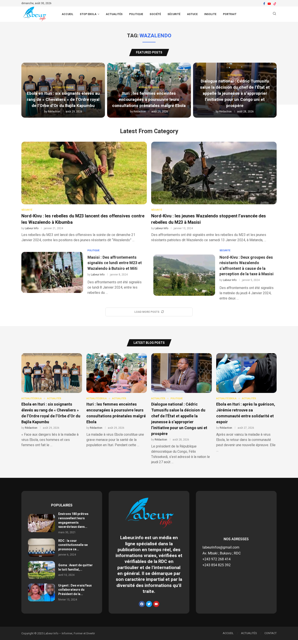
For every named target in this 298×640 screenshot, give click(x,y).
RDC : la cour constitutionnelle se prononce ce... (73, 545)
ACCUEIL (67, 14)
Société (155, 14)
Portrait (229, 14)
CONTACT (270, 633)
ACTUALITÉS (249, 633)
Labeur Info (31, 228)
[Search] (274, 14)
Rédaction (54, 112)
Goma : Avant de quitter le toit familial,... (75, 567)
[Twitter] (149, 604)
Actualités (114, 14)
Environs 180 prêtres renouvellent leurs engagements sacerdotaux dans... (73, 520)
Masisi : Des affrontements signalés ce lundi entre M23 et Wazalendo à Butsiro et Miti (114, 263)
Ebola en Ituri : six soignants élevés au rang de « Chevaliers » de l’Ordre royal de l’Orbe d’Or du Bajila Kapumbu (63, 99)
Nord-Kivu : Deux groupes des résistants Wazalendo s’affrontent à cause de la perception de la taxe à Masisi (246, 266)
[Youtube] (269, 3)
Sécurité (174, 14)
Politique (136, 14)
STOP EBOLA (88, 14)
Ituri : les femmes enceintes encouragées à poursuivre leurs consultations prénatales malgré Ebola (149, 99)
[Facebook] (264, 3)
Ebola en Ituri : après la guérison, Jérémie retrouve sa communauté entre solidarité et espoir (245, 413)
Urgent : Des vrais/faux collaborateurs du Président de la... (75, 589)
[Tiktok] (275, 3)
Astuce (192, 14)
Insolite (210, 14)
